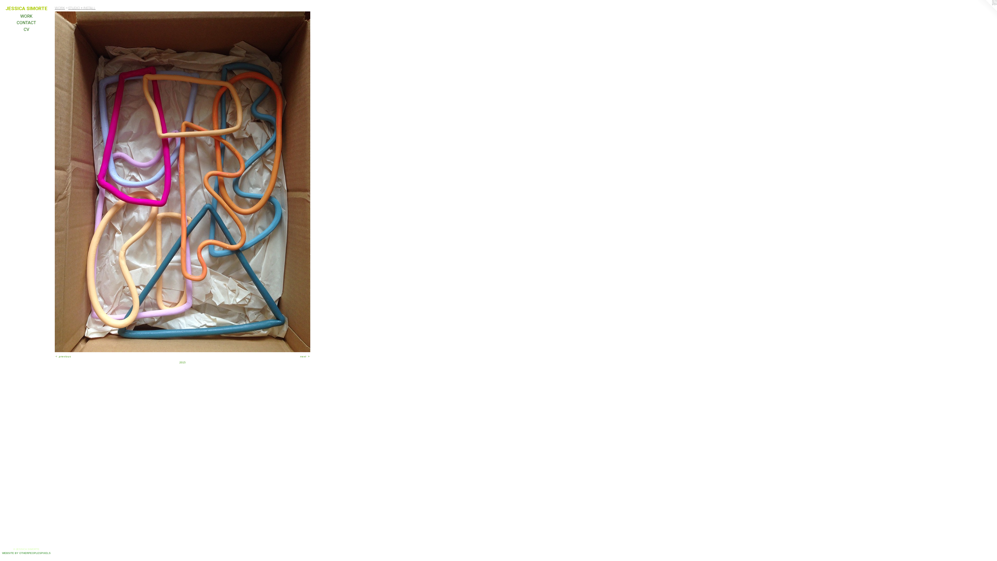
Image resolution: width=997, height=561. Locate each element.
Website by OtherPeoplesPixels (26, 553)
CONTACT (26, 22)
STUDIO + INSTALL (82, 8)
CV (26, 29)
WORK (26, 16)
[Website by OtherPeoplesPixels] (986, 10)
